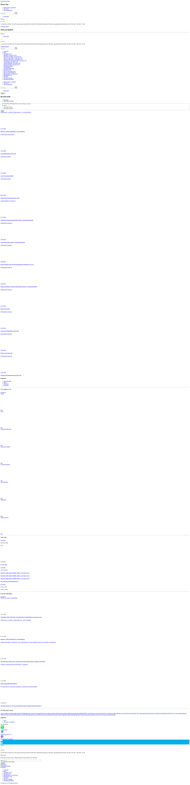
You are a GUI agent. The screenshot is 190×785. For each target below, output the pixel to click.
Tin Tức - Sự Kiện (8, 78)
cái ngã (97, 714)
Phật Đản (118, 713)
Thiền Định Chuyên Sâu (67, 714)
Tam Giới (89, 713)
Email (2, 760)
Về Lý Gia (6, 9)
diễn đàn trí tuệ (77, 714)
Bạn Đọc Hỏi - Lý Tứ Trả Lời (11, 74)
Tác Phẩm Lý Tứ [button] (8, 54)
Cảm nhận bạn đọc (8, 107)
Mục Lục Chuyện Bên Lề (10, 72)
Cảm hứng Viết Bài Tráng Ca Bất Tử (59, 713)
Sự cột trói (54, 714)
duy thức (59, 714)
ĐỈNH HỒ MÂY (83, 713)
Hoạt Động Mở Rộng (9, 79)
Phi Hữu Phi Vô (102, 713)
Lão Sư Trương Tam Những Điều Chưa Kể (11, 713)
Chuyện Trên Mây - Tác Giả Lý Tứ (12, 63)
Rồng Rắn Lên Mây (8, 66)
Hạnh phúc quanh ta (8, 108)
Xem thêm (3, 567)
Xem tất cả (3, 392)
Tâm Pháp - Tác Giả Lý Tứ (10, 55)
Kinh (5, 52)
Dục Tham (47, 713)
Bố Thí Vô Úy (171, 713)
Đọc (2, 410)
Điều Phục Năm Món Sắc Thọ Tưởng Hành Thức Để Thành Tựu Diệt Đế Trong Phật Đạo (146, 713)
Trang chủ (6, 51)
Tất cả (5, 105)
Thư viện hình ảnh (8, 10)
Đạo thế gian (49, 714)
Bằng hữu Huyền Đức (73, 713)
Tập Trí (36, 714)
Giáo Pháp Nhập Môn (9, 68)
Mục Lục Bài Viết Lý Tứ (9, 71)
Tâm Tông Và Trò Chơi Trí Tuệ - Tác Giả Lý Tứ (15, 60)
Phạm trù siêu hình (91, 714)
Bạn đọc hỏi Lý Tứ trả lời (10, 7)
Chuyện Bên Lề (7, 67)
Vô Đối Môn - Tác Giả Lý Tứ (11, 62)
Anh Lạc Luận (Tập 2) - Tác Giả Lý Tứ (13, 59)
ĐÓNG (3, 93)
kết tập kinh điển (112, 714)
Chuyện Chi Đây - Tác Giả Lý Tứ (12, 64)
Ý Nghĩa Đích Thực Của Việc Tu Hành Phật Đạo (33, 713)
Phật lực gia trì (42, 714)
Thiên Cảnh (83, 714)
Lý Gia (101, 714)
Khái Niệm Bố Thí (30, 714)
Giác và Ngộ (95, 713)
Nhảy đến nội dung (5, 1)
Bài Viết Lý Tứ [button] (7, 70)
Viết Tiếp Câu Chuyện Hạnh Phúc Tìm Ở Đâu (14, 714)
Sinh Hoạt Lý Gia (8, 75)
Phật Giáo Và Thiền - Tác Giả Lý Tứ (12, 56)
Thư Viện (6, 76)
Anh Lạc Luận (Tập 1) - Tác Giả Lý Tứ (13, 58)
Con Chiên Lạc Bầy (111, 713)
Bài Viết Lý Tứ (7, 774)
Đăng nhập (6, 16)
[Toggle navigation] (1, 39)
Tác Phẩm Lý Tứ (8, 772)
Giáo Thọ (105, 714)
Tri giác (122, 713)
